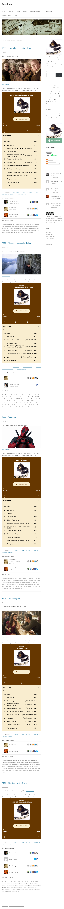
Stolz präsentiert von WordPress (16, 906)
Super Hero (8, 586)
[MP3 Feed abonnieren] (47, 160)
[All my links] (28, 209)
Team (18, 12)
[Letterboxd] (30, 202)
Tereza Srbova (15, 891)
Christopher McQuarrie (26, 397)
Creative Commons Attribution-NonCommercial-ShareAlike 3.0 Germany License (54, 220)
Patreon (48, 116)
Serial (20, 770)
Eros (7, 228)
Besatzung (17, 397)
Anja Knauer (17, 762)
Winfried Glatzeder (28, 232)
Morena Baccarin (30, 582)
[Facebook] (32, 202)
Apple (22, 762)
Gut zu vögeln (22, 764)
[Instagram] (35, 202)
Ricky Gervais (15, 770)
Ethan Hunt (14, 399)
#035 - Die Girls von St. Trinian (15, 783)
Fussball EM (5, 582)
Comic (7, 580)
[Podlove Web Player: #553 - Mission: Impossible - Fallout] (21, 323)
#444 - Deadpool (9, 417)
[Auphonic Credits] (30, 209)
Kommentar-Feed (50, 236)
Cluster (26, 762)
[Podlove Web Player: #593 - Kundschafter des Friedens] (21, 140)
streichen (37, 584)
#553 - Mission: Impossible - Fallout (17, 243)
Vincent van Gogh (20, 406)
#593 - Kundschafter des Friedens (16, 48)
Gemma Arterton (28, 885)
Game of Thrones (31, 399)
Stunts (10, 404)
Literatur (30, 228)
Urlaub (21, 232)
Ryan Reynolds (28, 584)
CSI (33, 883)
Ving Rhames (28, 406)
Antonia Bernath (15, 883)
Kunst (11, 401)
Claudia (28, 395)
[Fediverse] (30, 215)
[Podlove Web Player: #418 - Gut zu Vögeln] (21, 687)
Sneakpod (7, 3)
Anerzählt (11, 762)
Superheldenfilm (21, 586)
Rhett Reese (13, 584)
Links (16, 15)
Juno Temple (10, 887)
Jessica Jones (25, 228)
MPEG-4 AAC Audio (27, 192)
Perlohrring (5, 889)
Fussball (38, 580)
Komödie (25, 887)
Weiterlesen (6, 84)
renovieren (7, 584)
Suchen (48, 72)
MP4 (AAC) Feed (52, 162)
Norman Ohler (23, 230)
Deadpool (20, 580)
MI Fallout (29, 401)
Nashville (29, 402)
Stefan (24, 578)
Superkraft (34, 586)
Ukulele (18, 232)
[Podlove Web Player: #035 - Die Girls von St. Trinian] (21, 818)
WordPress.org (50, 238)
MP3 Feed (50, 160)
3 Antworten (5, 787)
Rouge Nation (20, 584)
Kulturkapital (9, 766)
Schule (20, 889)
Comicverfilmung (13, 580)
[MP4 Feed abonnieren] (47, 162)
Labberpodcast (16, 766)
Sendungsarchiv (6, 15)
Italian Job (35, 885)
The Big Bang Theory (31, 770)
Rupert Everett (14, 889)
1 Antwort (4, 52)
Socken (24, 770)
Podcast (11, 12)
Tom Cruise (12, 588)
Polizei (37, 230)
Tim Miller (6, 588)
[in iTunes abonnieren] (49, 153)
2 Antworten (5, 247)
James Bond (7, 401)
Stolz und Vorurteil (6, 891)
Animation (11, 397)
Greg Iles (11, 228)
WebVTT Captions (21, 194)
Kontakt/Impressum (35, 12)
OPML (29, 768)
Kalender (36, 764)
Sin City (33, 889)
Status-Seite (49, 244)
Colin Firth (28, 883)
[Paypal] (35, 209)
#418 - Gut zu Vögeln (11, 598)
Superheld (14, 586)
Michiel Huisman (36, 401)
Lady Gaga (23, 766)
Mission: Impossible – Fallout (19, 402)
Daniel (52, 174)
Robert (24, 881)
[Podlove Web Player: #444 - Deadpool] (21, 502)
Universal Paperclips (11, 406)
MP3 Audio (16, 192)
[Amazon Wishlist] (37, 202)
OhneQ (26, 768)
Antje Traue (19, 226)
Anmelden (49, 232)
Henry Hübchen (17, 228)
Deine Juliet (35, 397)
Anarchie (8, 883)
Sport (33, 584)
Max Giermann (29, 766)
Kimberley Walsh (18, 887)
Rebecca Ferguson (36, 402)
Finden (59, 74)
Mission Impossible (14, 230)
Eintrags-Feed (49, 234)
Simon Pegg (5, 404)
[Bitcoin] (32, 209)
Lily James (16, 401)
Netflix (22, 768)
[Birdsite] (37, 215)
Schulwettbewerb (26, 889)
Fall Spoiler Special (21, 399)
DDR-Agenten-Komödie (28, 226)
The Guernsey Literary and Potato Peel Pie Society (24, 404)
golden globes (15, 764)
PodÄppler (34, 768)
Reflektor (4, 232)
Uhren (21, 588)
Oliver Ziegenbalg (31, 230)
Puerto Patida (7, 770)
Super (3, 586)
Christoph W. (27, 224)
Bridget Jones (22, 883)
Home (3, 12)
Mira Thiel (7, 768)
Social (25, 12)
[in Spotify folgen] (52, 156)
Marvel (35, 228)
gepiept (9, 764)
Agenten (14, 226)
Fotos (29, 762)
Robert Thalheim (11, 232)
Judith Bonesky (30, 764)
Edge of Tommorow (29, 580)
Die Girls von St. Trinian (18, 885)
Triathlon (17, 588)
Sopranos (37, 889)
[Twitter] (35, 859)
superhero (28, 586)
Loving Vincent (22, 401)
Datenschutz (48, 12)
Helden (10, 582)
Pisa (9, 889)
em (35, 580)
